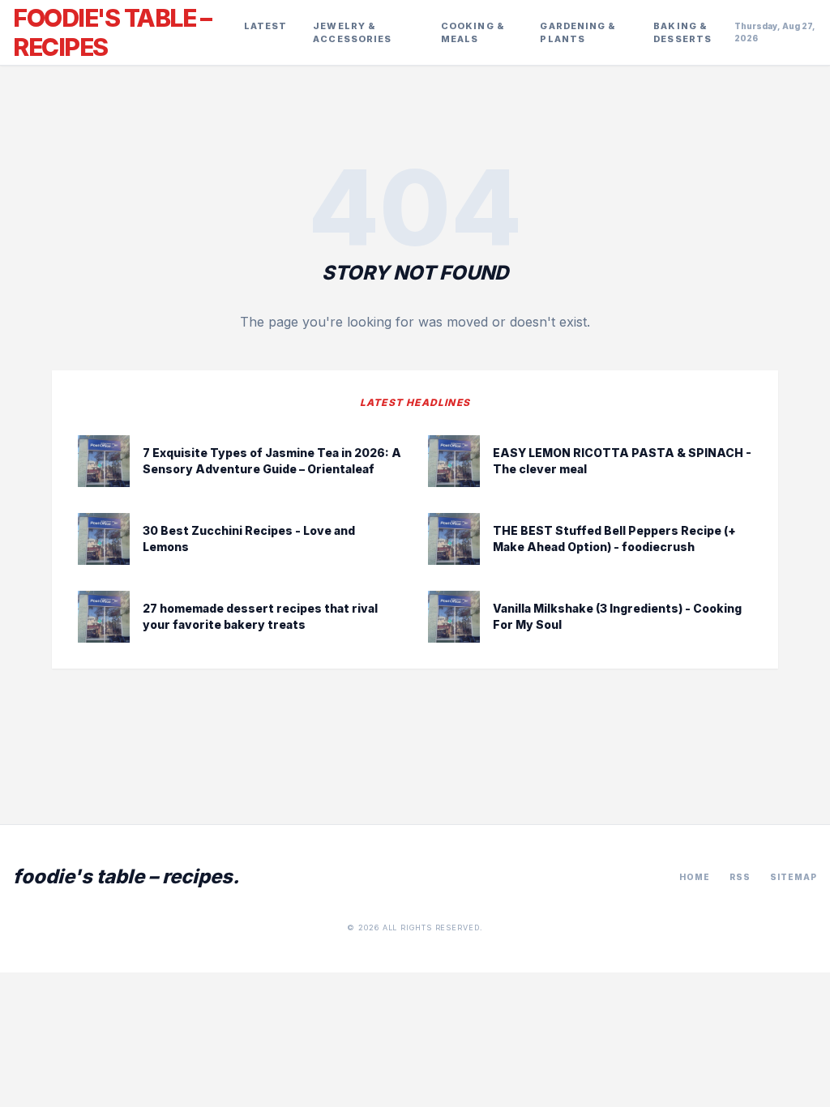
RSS (740, 877)
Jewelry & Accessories (352, 32)
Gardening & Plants (577, 32)
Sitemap (793, 877)
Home (694, 877)
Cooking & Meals (472, 32)
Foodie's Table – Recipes (112, 32)
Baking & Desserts (682, 32)
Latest (266, 26)
